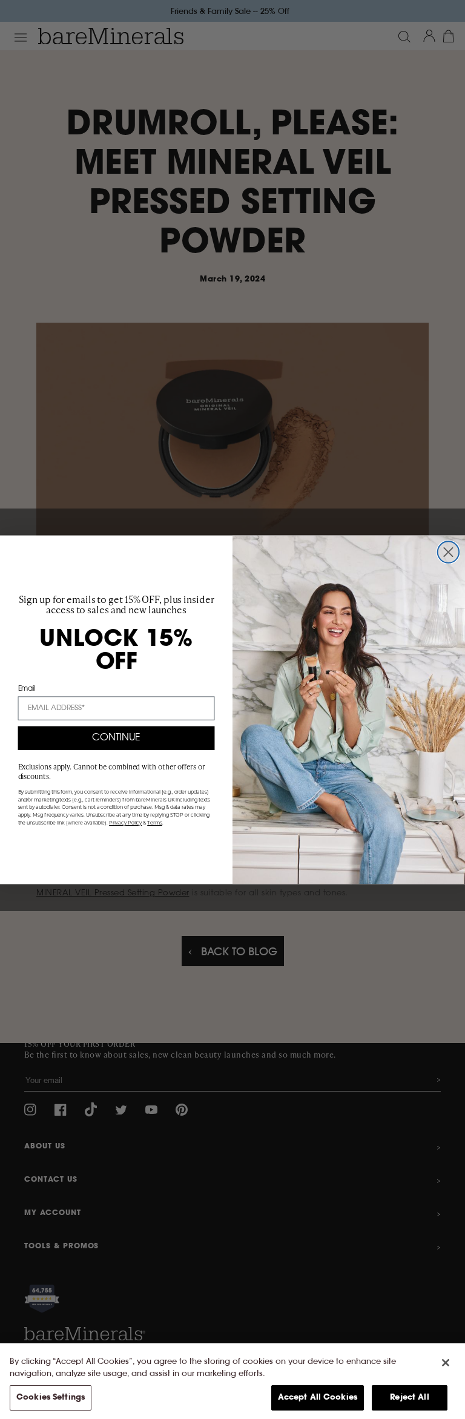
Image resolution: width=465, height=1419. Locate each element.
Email (27, 688)
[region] (232, 1381)
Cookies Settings (50, 1397)
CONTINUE (116, 738)
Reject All (409, 1397)
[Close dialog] (448, 551)
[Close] (445, 1362)
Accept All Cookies (317, 1397)
